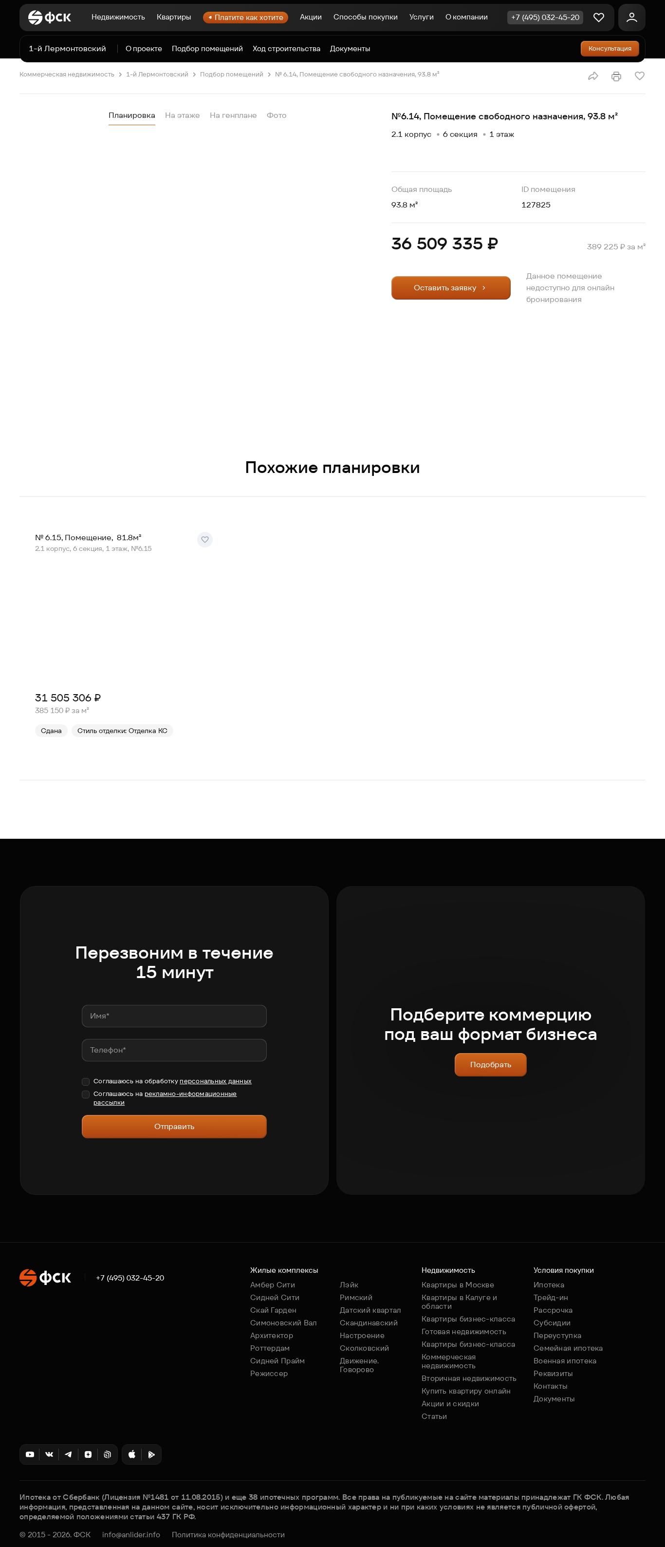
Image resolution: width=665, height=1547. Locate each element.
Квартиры (174, 16)
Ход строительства (286, 48)
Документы (350, 48)
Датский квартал (371, 1310)
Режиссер (269, 1373)
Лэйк (349, 1284)
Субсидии (552, 1322)
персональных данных (216, 1081)
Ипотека (549, 1284)
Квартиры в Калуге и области (460, 1302)
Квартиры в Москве (458, 1284)
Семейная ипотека (568, 1348)
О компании (466, 16)
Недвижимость (118, 16)
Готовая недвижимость (464, 1331)
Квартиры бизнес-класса (469, 1318)
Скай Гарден (273, 1310)
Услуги (421, 16)
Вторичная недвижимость (469, 1378)
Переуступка (557, 1335)
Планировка (132, 115)
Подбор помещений (207, 48)
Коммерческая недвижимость (66, 74)
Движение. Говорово (359, 1365)
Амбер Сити (272, 1284)
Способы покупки (365, 16)
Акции (311, 16)
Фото (277, 115)
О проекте (144, 48)
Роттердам (270, 1348)
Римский (356, 1297)
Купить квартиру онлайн (466, 1391)
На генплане (233, 115)
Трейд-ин (551, 1297)
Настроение (362, 1335)
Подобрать (490, 1064)
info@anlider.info (131, 1534)
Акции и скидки (450, 1403)
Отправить (174, 1126)
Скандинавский (369, 1322)
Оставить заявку (445, 288)
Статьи (434, 1416)
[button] (593, 76)
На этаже (182, 115)
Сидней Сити (274, 1297)
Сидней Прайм (277, 1360)
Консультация (610, 48)
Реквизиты (553, 1373)
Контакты (551, 1386)
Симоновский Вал (283, 1322)
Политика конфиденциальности (228, 1534)
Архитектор (271, 1335)
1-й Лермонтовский (67, 48)
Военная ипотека (565, 1360)
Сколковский (364, 1348)
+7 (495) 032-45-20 (130, 1278)
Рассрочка (553, 1310)
